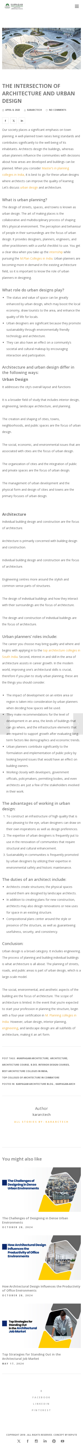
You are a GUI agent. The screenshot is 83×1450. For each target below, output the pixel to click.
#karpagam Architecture (33, 1058)
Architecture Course (15, 1064)
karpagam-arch (65, 1083)
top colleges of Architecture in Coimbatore (30, 1077)
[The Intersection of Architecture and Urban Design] (5, 120)
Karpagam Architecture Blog (34, 1083)
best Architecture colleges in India (24, 1071)
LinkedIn (41, 1403)
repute (72, 1434)
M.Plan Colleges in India (36, 258)
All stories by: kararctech (41, 1121)
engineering (10, 1028)
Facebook (41, 1397)
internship (56, 252)
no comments (57, 109)
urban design (28, 187)
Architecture (58, 1058)
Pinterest (42, 1410)
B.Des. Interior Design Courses (50, 1064)
